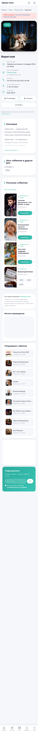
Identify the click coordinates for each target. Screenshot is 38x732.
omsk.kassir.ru (5, 114)
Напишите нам (25, 297)
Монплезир (23, 274)
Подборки (26, 730)
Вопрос (20, 105)
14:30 (29, 280)
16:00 (21, 284)
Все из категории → (11, 190)
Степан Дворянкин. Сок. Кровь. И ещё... (25, 202)
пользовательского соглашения (17, 487)
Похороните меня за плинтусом (23, 227)
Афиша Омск (8, 3)
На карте (29, 98)
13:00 (21, 280)
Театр (10, 10)
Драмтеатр (23, 231)
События (12, 730)
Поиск (34, 730)
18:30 (7, 170)
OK (30, 481)
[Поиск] (29, 3)
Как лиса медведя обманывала (23, 251)
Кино (19, 730)
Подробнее (24, 213)
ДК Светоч (23, 207)
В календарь (11, 98)
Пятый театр (18, 10)
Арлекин (22, 256)
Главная (3, 10)
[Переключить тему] (34, 3)
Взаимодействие (25, 272)
